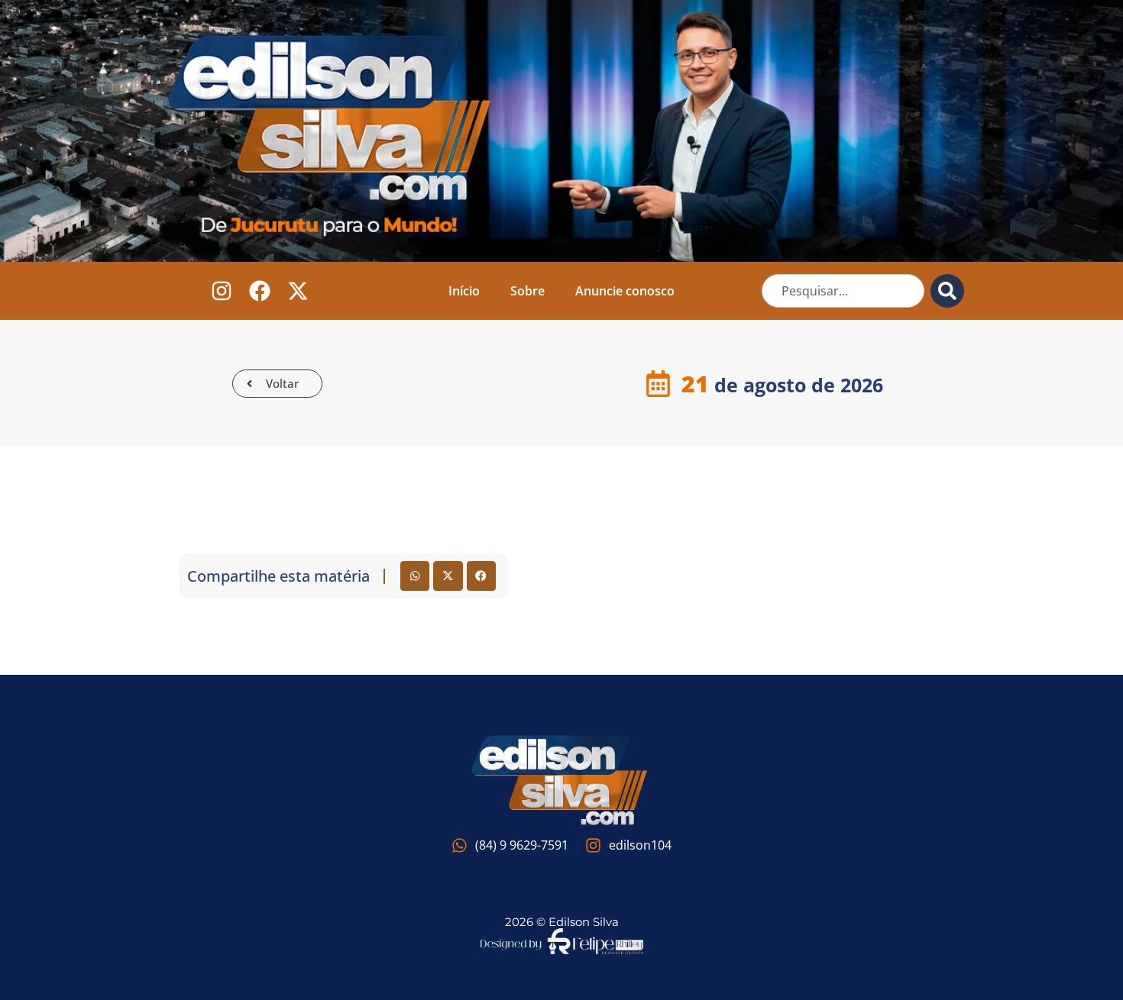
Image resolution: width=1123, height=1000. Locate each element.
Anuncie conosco (625, 290)
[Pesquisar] (947, 291)
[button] (414, 575)
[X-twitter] (298, 291)
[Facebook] (260, 291)
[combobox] (843, 291)
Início (464, 290)
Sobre (527, 290)
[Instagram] (222, 291)
